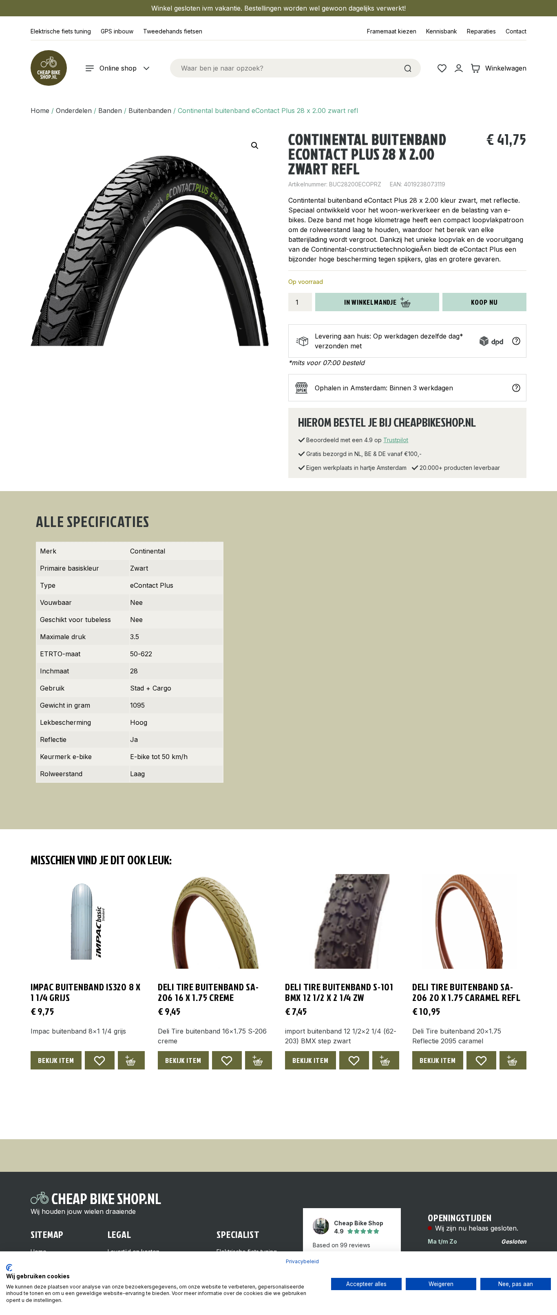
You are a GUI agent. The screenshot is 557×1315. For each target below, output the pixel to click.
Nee (136, 602)
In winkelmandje (370, 302)
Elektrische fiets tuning (61, 31)
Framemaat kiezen (391, 31)
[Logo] (48, 68)
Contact (516, 31)
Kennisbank (441, 31)
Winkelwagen (505, 68)
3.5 (134, 637)
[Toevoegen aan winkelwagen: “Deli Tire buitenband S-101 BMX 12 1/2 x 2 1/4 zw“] (385, 1060)
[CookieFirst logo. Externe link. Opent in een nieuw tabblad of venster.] (9, 1267)
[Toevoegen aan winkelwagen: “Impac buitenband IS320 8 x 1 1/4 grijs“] (131, 1060)
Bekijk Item (56, 1060)
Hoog (138, 722)
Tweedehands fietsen (172, 31)
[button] (255, 145)
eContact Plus (151, 585)
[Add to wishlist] (100, 1060)
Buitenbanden (149, 110)
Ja (134, 739)
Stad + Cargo (150, 688)
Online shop (118, 68)
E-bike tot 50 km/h (159, 757)
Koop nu (484, 302)
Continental (147, 551)
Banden (110, 110)
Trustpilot (395, 439)
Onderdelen (74, 110)
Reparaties (481, 31)
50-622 (141, 654)
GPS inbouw (117, 31)
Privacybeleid (302, 1261)
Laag (137, 774)
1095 (137, 705)
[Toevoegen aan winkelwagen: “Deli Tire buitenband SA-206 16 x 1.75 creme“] (258, 1060)
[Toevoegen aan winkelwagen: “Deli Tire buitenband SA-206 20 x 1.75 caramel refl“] (513, 1060)
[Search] (407, 68)
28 (134, 671)
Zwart (139, 568)
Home (40, 110)
